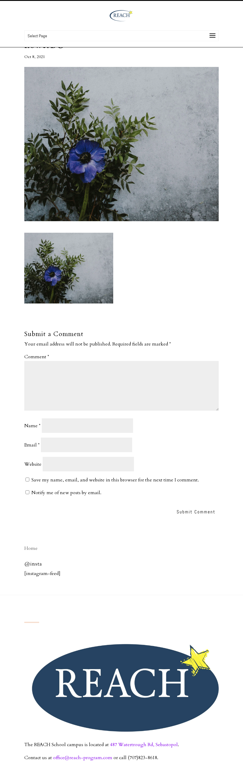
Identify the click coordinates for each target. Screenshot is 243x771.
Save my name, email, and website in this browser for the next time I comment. (115, 480)
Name (32, 426)
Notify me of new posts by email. (66, 492)
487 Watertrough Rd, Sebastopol (144, 744)
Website (32, 464)
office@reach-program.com (82, 757)
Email (32, 445)
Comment (36, 357)
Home (31, 548)
